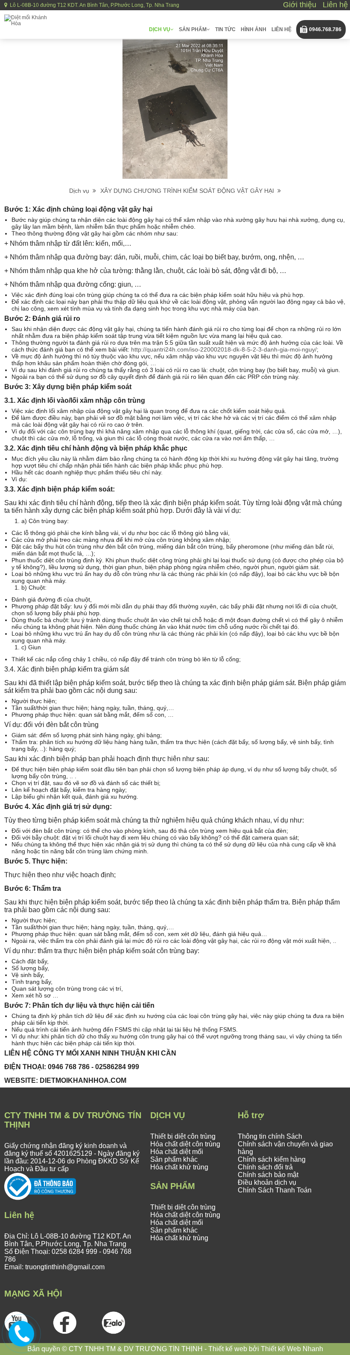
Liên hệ (335, 4)
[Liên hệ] (21, 1332)
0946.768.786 (325, 29)
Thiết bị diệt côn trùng (183, 1136)
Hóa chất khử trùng (179, 1167)
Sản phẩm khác (174, 1159)
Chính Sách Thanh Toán (275, 1190)
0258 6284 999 (74, 1251)
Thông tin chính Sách (270, 1136)
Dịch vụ (159, 29)
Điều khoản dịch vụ (267, 1182)
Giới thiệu (299, 4)
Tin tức (225, 29)
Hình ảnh (253, 29)
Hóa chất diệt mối (176, 1151)
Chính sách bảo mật (268, 1174)
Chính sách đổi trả (265, 1167)
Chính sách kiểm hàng (272, 1159)
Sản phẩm (193, 29)
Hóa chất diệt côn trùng (185, 1144)
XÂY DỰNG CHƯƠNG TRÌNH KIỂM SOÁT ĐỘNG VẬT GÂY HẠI (188, 190)
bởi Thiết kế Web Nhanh (285, 1348)
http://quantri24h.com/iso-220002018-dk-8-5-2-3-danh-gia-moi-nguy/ (224, 349)
